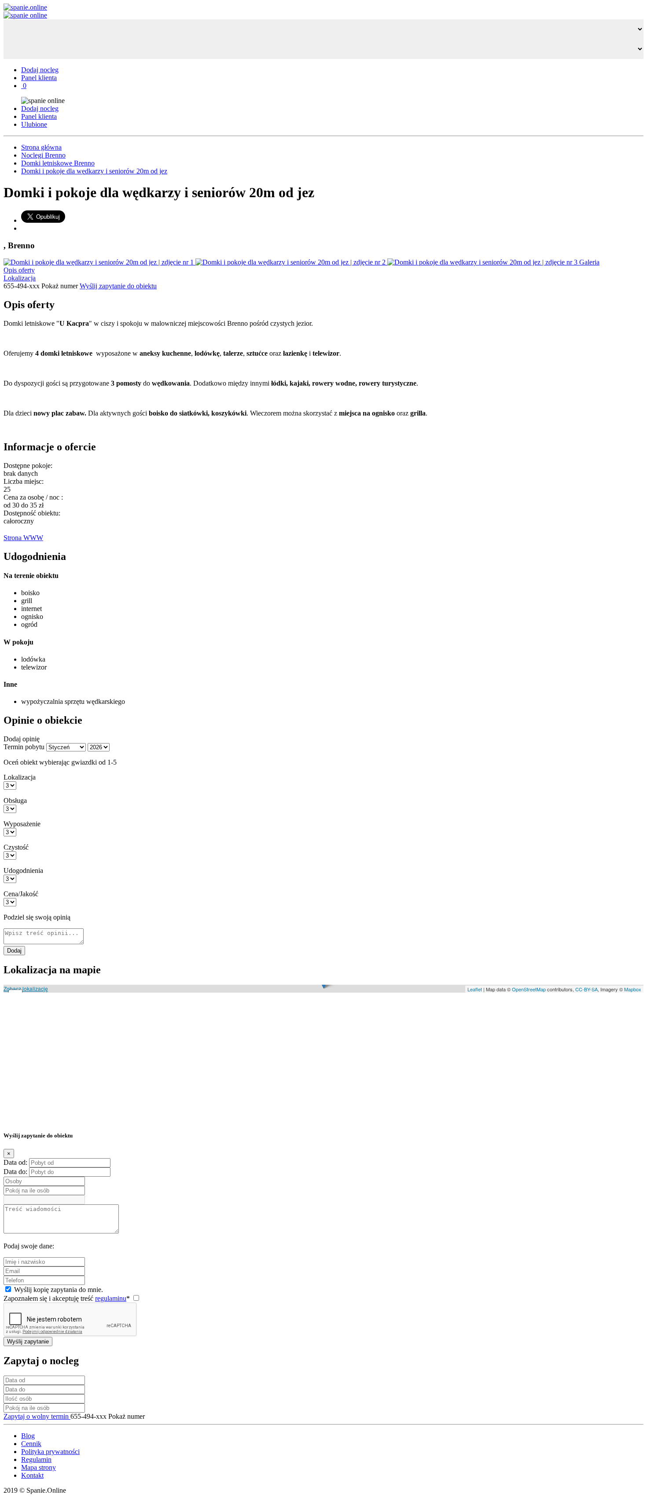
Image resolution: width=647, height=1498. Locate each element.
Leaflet (474, 989)
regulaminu (110, 1298)
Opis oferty (19, 270)
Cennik (31, 1443)
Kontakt (32, 1475)
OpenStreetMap (529, 989)
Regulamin (36, 1459)
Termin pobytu (24, 747)
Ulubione (34, 124)
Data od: (15, 1162)
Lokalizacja (20, 278)
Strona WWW (23, 537)
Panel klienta (39, 77)
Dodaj (14, 950)
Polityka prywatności (50, 1451)
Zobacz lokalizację (26, 988)
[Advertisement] (268, 1061)
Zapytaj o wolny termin (37, 1416)
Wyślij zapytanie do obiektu (118, 286)
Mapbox (632, 989)
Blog (28, 1435)
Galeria (589, 262)
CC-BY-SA (586, 989)
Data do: (15, 1171)
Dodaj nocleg (40, 70)
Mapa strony (38, 1467)
